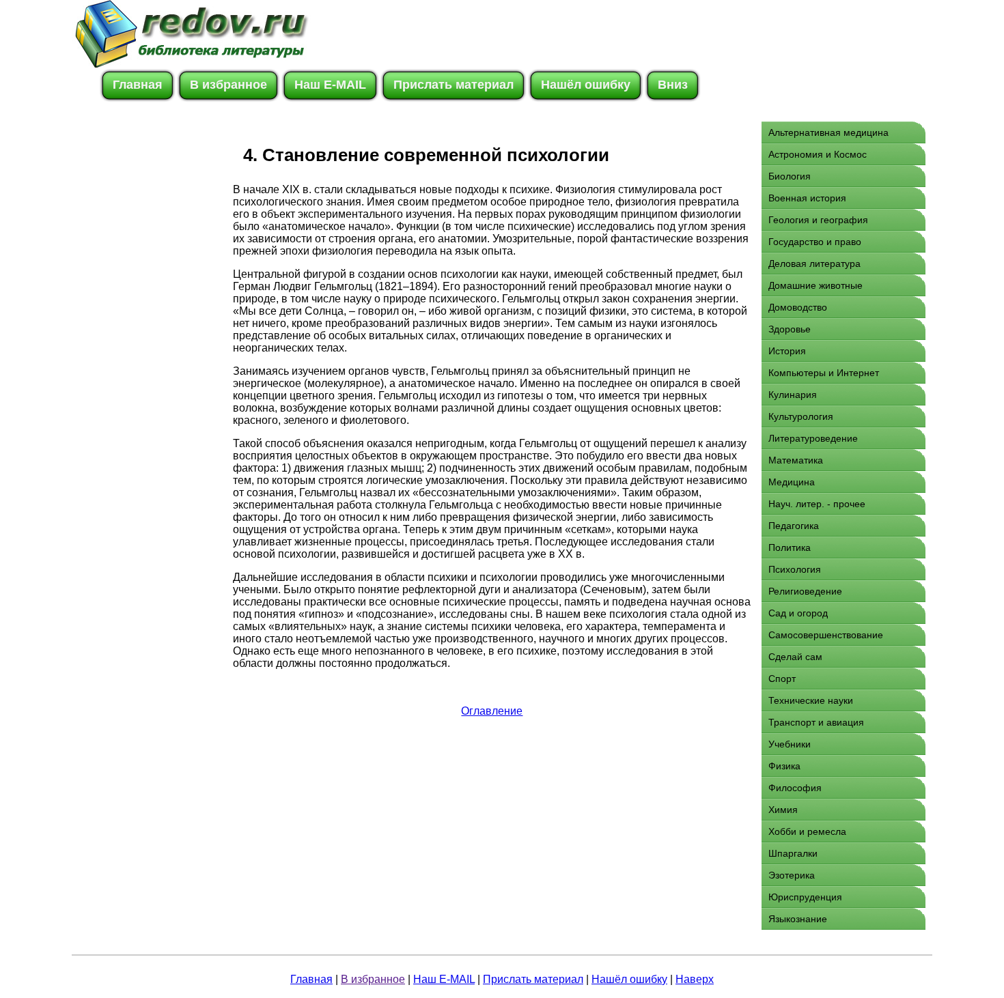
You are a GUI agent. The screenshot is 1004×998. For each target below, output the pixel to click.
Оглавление (491, 711)
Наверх (694, 979)
